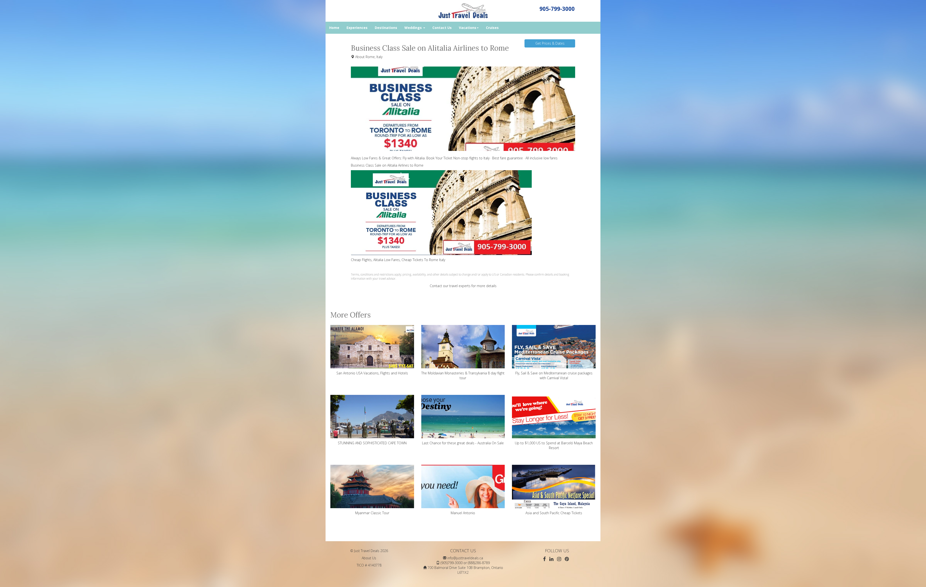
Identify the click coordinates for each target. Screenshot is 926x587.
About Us (369, 558)
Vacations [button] (467, 27)
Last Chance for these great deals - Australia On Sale (463, 443)
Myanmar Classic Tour (372, 513)
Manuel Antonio (463, 513)
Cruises (492, 27)
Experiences (357, 27)
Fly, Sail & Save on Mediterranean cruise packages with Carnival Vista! (553, 375)
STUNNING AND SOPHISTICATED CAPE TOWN (372, 443)
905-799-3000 (557, 9)
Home (334, 27)
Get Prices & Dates (550, 43)
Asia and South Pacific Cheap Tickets (553, 513)
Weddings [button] (413, 27)
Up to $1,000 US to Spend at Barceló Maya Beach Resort (554, 445)
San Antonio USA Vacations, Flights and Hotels (372, 373)
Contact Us (442, 27)
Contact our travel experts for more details (463, 285)
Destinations (386, 27)
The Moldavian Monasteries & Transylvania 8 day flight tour (462, 375)
